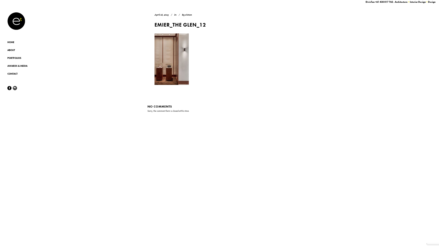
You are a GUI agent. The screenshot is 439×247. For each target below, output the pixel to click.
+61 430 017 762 (384, 1)
